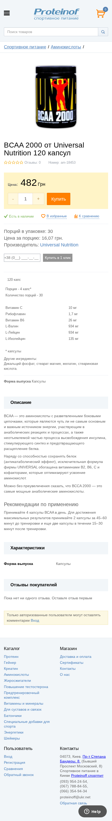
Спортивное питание (25, 46)
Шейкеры (12, 738)
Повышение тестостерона (26, 687)
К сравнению (89, 216)
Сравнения (13, 769)
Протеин (11, 656)
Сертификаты (71, 662)
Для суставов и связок (22, 709)
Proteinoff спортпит (87, 775)
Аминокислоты (66, 46)
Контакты (68, 668)
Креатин (11, 668)
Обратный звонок (19, 775)
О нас (65, 674)
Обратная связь (73, 803)
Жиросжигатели (17, 680)
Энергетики (13, 732)
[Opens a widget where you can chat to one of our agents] (92, 811)
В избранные (57, 216)
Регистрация (14, 762)
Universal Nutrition (59, 244)
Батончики (13, 716)
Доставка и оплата (75, 656)
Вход (35, 620)
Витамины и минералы (23, 703)
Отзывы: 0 (32, 162)
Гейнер (10, 662)
